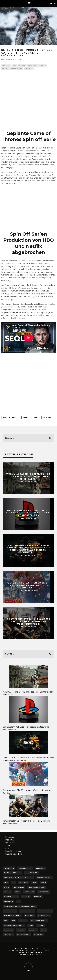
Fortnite (23, 882)
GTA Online (19, 887)
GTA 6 (6, 887)
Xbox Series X (23, 935)
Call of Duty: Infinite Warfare (18, 877)
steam (40, 925)
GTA (34, 882)
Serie (36, 417)
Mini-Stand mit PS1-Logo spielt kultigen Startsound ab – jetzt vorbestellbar (28, 512)
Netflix (43, 65)
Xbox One (8, 935)
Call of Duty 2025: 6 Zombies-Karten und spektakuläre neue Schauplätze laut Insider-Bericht (28, 549)
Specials (5, 68)
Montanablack (11, 897)
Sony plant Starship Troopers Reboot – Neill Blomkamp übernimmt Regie (28, 621)
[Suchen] (51, 3)
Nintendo (8, 901)
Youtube (38, 935)
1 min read (29, 68)
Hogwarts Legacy (37, 887)
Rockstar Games (39, 920)
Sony (30, 925)
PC (19, 901)
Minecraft (43, 892)
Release (23, 920)
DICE (6, 882)
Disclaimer (9, 839)
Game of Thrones (11, 417)
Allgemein (6, 65)
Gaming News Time (13, 854)
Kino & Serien (32, 65)
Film (14, 65)
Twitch (21, 930)
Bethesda (40, 868)
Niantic (37, 897)
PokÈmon (29, 916)
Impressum (10, 837)
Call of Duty (31, 873)
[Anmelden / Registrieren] (55, 3)
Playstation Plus (12, 916)
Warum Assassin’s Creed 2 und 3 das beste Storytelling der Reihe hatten (28, 476)
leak (17, 892)
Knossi (7, 892)
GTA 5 (43, 882)
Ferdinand (5, 59)
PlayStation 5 (45, 911)
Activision (9, 868)
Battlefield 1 (25, 868)
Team (7, 845)
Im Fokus (21, 65)
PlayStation (10, 911)
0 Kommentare (16, 68)
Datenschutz (10, 842)
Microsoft (29, 892)
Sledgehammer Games (14, 925)
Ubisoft (33, 930)
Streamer (8, 930)
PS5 (13, 920)
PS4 (5, 920)
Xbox (43, 930)
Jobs (7, 848)
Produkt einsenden (13, 851)
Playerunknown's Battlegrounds (19, 906)
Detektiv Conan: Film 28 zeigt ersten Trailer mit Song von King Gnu (28, 585)
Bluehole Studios (12, 873)
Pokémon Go (44, 916)
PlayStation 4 (27, 911)
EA (14, 882)
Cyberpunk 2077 (44, 877)
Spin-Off (47, 417)
